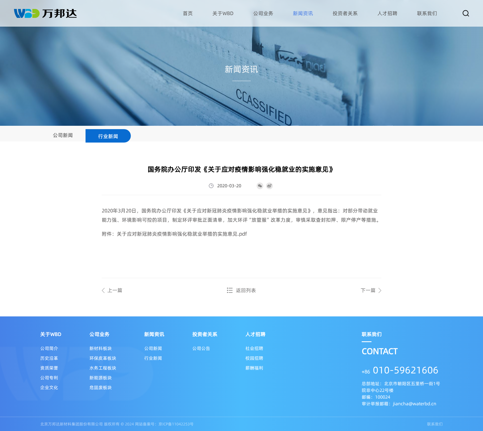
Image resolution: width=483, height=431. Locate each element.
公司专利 (49, 378)
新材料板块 (100, 348)
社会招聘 (254, 348)
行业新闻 (108, 136)
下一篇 (368, 290)
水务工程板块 (102, 368)
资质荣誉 (49, 368)
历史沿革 (49, 358)
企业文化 (49, 387)
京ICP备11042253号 (176, 424)
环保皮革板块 (102, 358)
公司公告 (201, 348)
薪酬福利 (254, 368)
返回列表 (246, 290)
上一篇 (114, 290)
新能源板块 (100, 378)
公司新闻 (63, 135)
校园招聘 (254, 358)
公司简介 (49, 348)
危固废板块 (100, 387)
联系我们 (435, 424)
